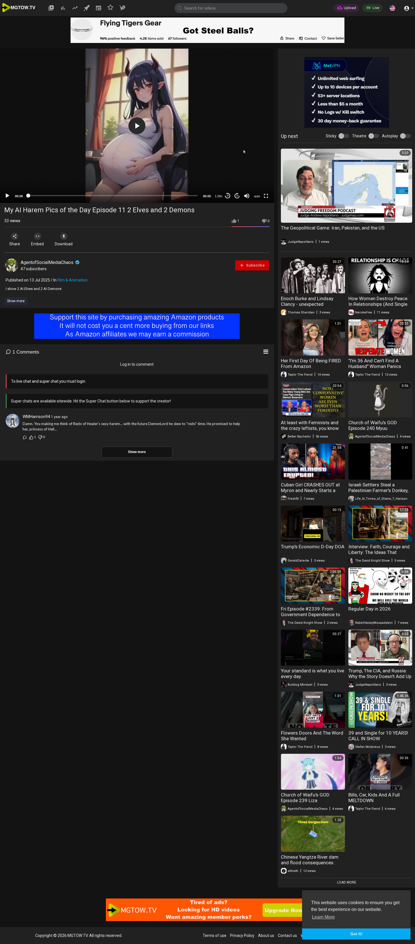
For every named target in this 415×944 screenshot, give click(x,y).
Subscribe (255, 265)
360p (255, 165)
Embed (37, 244)
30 (227, 195)
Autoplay (390, 136)
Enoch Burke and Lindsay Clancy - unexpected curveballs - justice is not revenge (307, 307)
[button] (392, 8)
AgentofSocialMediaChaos (48, 262)
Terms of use (214, 935)
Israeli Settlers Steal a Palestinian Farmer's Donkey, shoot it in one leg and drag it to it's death (379, 493)
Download (64, 244)
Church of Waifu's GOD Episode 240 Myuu (372, 425)
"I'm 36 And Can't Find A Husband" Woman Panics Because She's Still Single (375, 366)
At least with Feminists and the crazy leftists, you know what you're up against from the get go (310, 431)
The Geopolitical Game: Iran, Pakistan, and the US (333, 228)
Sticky (331, 136)
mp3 (254, 182)
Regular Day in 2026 (369, 609)
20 (237, 195)
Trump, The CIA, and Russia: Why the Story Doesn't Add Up (379, 673)
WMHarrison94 (36, 416)
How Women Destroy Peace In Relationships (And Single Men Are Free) (377, 304)
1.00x (218, 196)
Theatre (359, 136)
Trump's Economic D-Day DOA (312, 546)
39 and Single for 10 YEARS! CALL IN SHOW (378, 735)
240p (255, 173)
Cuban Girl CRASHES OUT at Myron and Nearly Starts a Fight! (310, 490)
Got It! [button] (356, 934)
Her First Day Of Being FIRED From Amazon (311, 363)
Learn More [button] (323, 917)
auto (257, 196)
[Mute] (247, 196)
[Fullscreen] (266, 196)
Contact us (287, 935)
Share (14, 244)
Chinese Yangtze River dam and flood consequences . (309, 859)
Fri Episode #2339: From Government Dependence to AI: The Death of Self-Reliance (312, 614)
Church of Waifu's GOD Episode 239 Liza (305, 797)
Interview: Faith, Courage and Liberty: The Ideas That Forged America (379, 552)
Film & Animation (72, 280)
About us (266, 935)
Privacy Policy (242, 935)
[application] (137, 126)
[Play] (7, 196)
